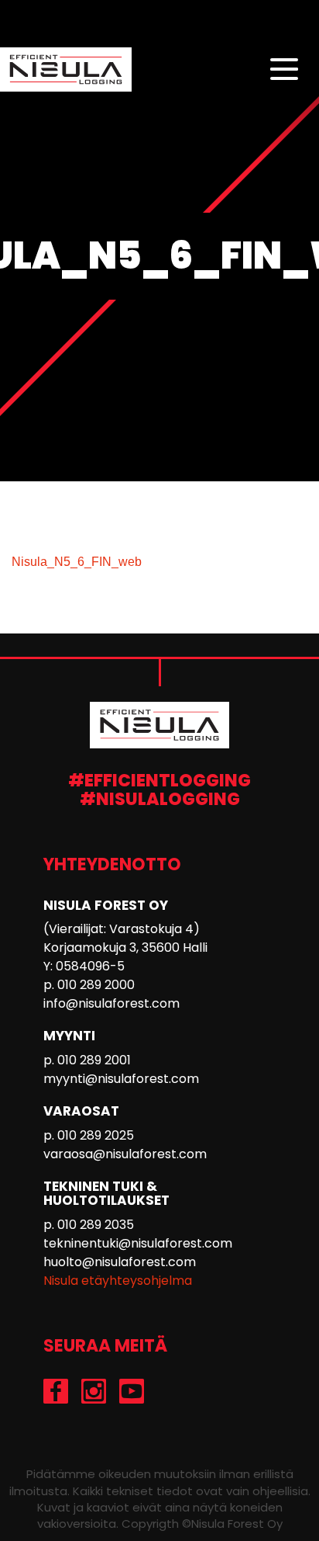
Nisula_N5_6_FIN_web (77, 561)
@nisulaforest (94, 1391)
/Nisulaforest (56, 1391)
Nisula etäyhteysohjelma (117, 1280)
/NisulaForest (132, 1391)
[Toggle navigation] (284, 69)
